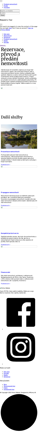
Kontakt (6, 42)
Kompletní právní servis (10, 233)
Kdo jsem (7, 34)
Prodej (6, 6)
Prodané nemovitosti (10, 4)
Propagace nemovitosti (10, 192)
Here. (10, 28)
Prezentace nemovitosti (10, 152)
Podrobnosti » (5, 165)
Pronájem (7, 7)
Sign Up (30, 28)
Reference (7, 37)
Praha (5, 388)
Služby (6, 41)
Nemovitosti (8, 36)
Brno (5, 384)
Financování (5, 272)
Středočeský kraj (9, 389)
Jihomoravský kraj (9, 386)
